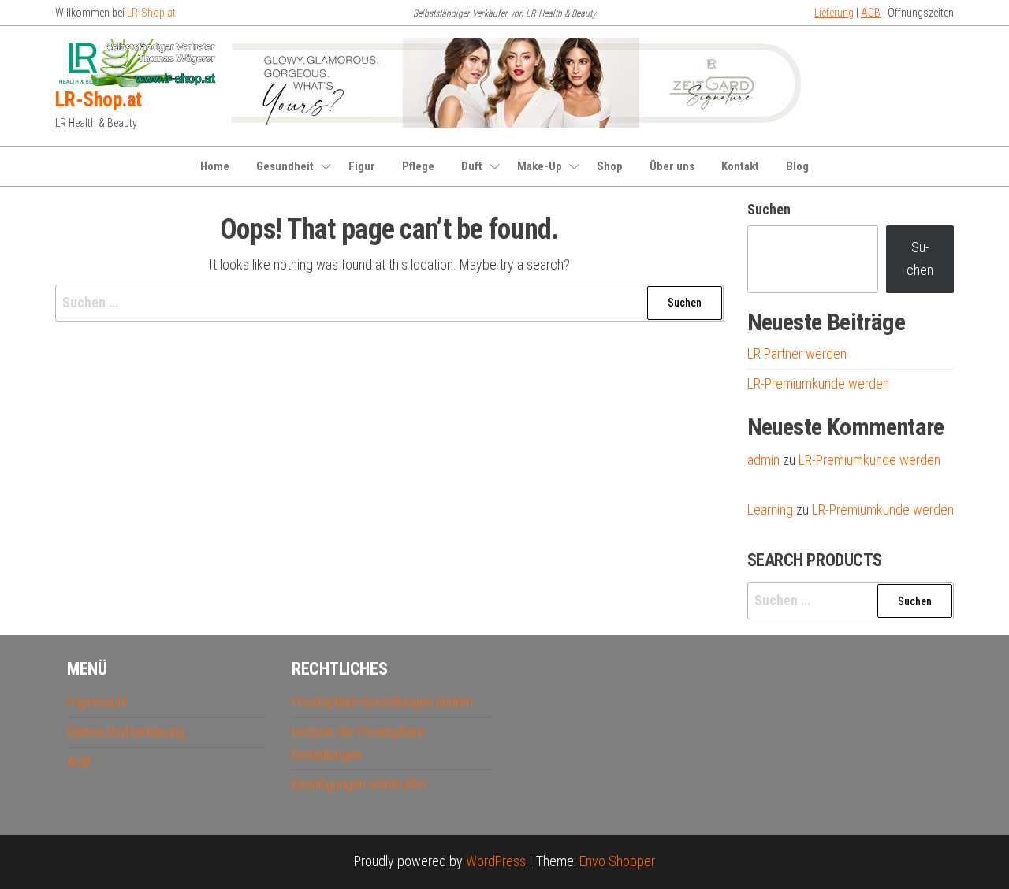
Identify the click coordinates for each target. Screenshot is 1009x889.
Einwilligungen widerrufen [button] (359, 784)
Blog (797, 166)
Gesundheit (285, 166)
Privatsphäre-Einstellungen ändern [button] (382, 702)
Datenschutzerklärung (125, 731)
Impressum (97, 702)
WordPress (496, 861)
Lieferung (834, 12)
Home (214, 166)
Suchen (769, 209)
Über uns (672, 166)
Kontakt (740, 166)
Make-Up (539, 166)
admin (763, 460)
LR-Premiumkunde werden (818, 383)
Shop (610, 166)
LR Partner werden (797, 353)
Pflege (418, 166)
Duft (471, 166)
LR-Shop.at (151, 12)
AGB (871, 12)
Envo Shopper (617, 861)
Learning (770, 509)
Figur (361, 166)
